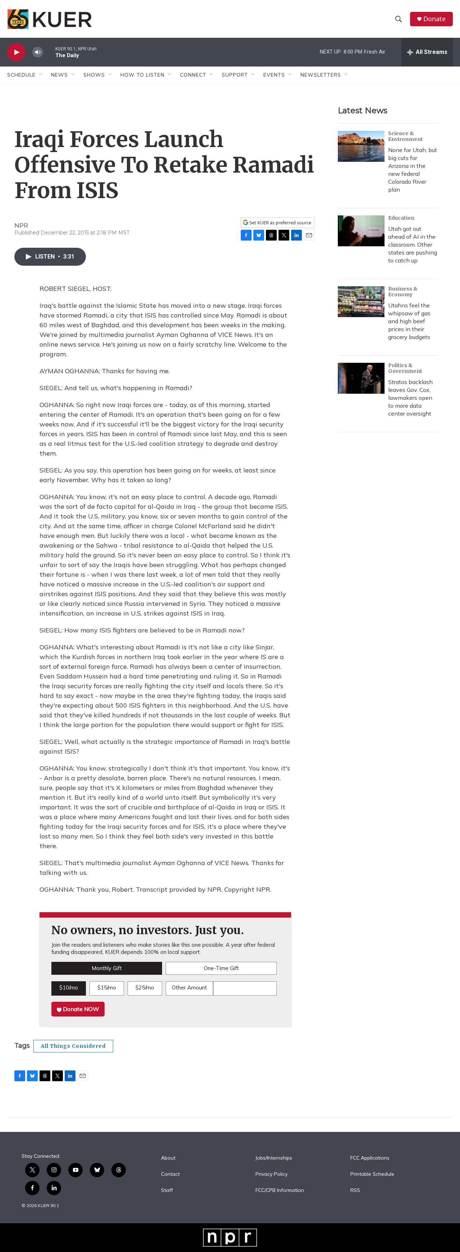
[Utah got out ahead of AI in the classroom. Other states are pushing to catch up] (361, 230)
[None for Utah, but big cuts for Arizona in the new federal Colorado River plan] (361, 146)
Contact (170, 1174)
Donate (434, 19)
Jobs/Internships (274, 1158)
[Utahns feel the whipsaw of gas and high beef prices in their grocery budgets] (361, 301)
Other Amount (189, 987)
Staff (167, 1190)
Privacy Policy (272, 1174)
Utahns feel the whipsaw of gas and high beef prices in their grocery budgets (409, 321)
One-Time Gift (221, 968)
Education (401, 218)
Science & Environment (405, 136)
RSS (355, 1190)
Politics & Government (405, 368)
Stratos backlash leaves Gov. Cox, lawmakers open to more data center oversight (410, 397)
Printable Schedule (372, 1174)
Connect (193, 75)
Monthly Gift (107, 968)
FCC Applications (370, 1158)
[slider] (49, 52)
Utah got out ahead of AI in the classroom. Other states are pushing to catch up (412, 244)
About (168, 1158)
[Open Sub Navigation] (41, 75)
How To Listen (142, 75)
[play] (16, 52)
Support (235, 75)
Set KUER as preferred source (279, 223)
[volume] (38, 52)
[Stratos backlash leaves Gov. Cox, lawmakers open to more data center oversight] (361, 378)
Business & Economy (403, 291)
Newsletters (320, 75)
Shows (94, 75)
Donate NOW (80, 1009)
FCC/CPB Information (280, 1190)
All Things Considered (73, 1046)
